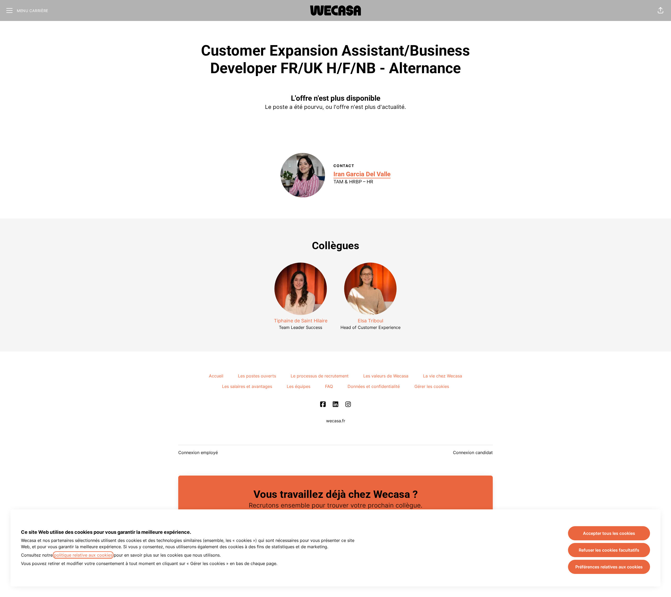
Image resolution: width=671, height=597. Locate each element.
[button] (660, 10)
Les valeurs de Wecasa (385, 376)
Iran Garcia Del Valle (362, 174)
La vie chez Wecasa (442, 376)
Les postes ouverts (257, 376)
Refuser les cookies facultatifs (609, 550)
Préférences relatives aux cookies (609, 566)
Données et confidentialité (374, 386)
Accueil (216, 376)
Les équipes (298, 386)
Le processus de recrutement (320, 376)
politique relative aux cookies (83, 555)
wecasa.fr (335, 420)
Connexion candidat (473, 452)
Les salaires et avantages (247, 386)
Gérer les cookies (431, 386)
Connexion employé (198, 452)
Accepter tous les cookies (609, 533)
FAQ (329, 386)
